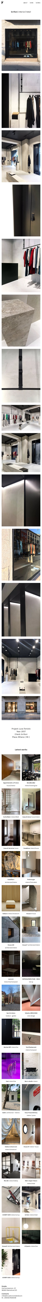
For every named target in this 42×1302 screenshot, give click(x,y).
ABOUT (25, 3)
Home (31, 3)
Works (38, 3)
